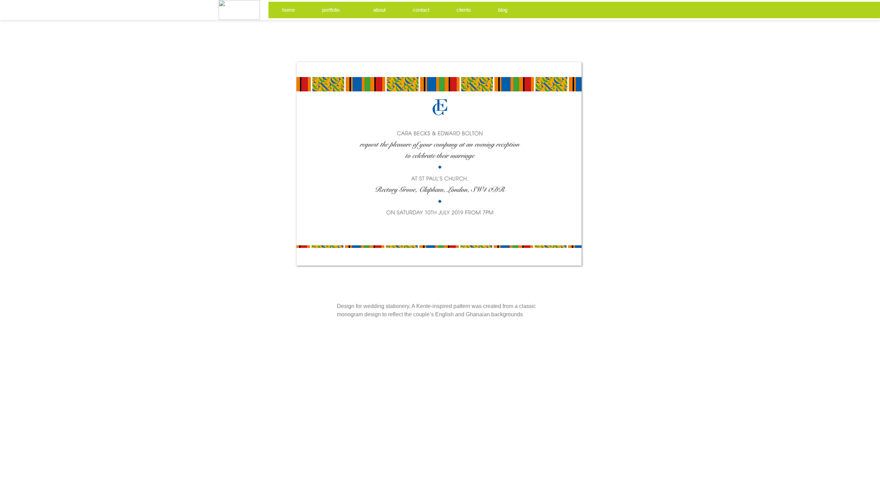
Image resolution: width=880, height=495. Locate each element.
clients (463, 10)
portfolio (331, 10)
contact (421, 10)
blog (502, 10)
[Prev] (390, 28)
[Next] (490, 28)
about (379, 10)
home (288, 10)
